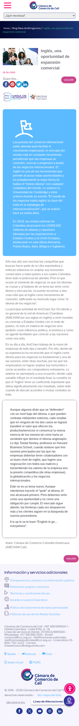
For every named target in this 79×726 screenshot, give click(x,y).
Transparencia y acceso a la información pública (42, 580)
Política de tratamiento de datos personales (39, 608)
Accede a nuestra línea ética (28, 600)
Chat (48, 654)
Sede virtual (15, 662)
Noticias (30, 654)
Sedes (11, 654)
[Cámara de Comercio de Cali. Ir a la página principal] (44, 7)
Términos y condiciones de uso (30, 593)
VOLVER (68, 79)
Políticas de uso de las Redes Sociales (35, 614)
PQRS (36, 662)
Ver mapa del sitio (49, 695)
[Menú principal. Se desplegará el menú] (7, 5)
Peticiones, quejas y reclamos (29, 587)
